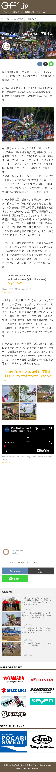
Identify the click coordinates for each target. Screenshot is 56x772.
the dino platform (31, 768)
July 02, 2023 (15, 283)
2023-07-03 (17, 45)
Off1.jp (15, 48)
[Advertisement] (23, 487)
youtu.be (6, 462)
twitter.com (7, 292)
